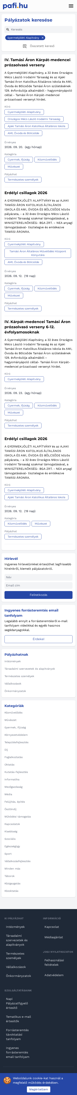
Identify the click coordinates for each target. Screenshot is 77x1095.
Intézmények (15, 927)
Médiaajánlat (53, 937)
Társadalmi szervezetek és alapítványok (16, 940)
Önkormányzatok (18, 976)
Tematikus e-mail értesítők (18, 1019)
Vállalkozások (16, 967)
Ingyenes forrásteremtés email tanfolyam (17, 1052)
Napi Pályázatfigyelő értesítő (17, 1003)
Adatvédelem (54, 975)
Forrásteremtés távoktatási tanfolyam (17, 1034)
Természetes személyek (15, 956)
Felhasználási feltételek (54, 962)
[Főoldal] (15, 6)
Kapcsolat (51, 927)
